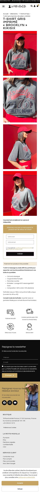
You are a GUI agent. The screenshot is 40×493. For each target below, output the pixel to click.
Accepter (20, 483)
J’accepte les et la (19, 248)
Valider (20, 254)
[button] (3, 6)
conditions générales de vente (23, 248)
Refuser (20, 489)
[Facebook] (4, 402)
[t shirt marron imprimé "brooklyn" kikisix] (20, 53)
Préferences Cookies (9, 427)
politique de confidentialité (26, 477)
